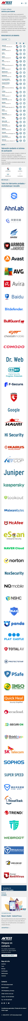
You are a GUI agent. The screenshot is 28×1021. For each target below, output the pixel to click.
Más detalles (4, 180)
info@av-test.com (9, 993)
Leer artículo (5, 927)
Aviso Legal (4, 1010)
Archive (3, 144)
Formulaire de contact (8, 955)
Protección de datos (20, 1008)
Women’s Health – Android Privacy (11, 916)
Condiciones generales (7, 1008)
